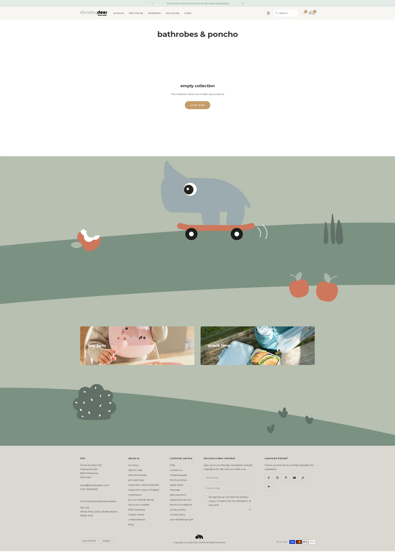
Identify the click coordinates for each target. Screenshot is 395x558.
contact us (176, 470)
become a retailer (139, 504)
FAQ (172, 465)
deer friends (136, 13)
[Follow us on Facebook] (269, 478)
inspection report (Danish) (143, 484)
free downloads (137, 475)
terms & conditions (181, 504)
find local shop (178, 479)
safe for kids (135, 470)
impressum (135, 494)
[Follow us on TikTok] (303, 478)
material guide (178, 475)
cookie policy (177, 514)
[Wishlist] (303, 13)
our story (133, 465)
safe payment (178, 494)
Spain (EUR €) (89, 540)
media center (136, 514)
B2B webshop (136, 509)
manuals (175, 489)
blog (131, 524)
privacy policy (178, 509)
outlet (187, 13)
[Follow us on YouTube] (294, 478)
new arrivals (172, 13)
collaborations (136, 519)
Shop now (197, 105)
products (118, 13)
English (106, 540)
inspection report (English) (143, 489)
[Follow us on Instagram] (277, 478)
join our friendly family (141, 499)
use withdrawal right (181, 519)
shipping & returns (180, 499)
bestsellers (154, 13)
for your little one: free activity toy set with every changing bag (198, 3)
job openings (136, 479)
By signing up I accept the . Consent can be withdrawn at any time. (230, 500)
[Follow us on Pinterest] (286, 478)
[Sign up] (249, 509)
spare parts (176, 484)
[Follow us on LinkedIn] (269, 486)
